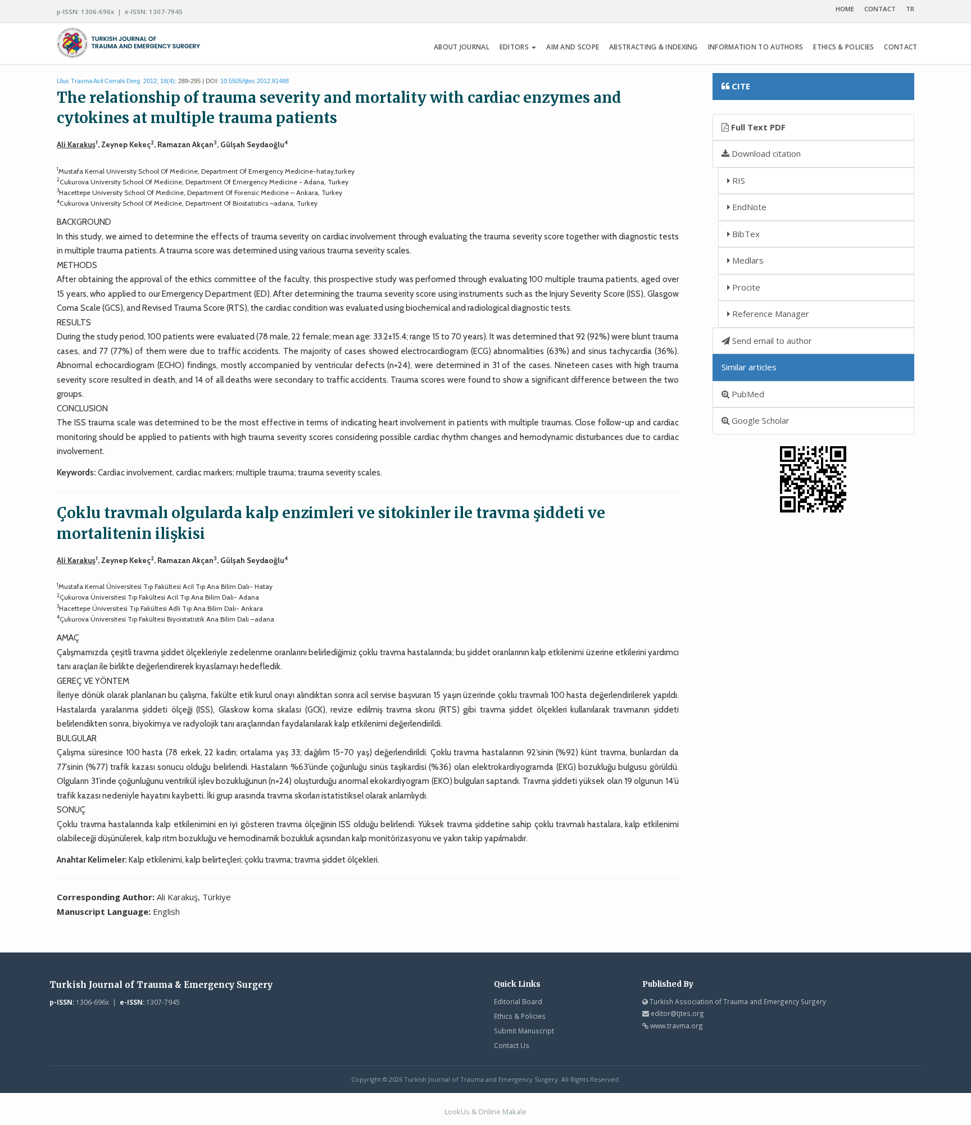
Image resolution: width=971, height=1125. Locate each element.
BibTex (745, 233)
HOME (845, 8)
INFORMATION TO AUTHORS (756, 47)
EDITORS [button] (515, 47)
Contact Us (511, 1045)
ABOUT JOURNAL (461, 47)
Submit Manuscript (524, 1030)
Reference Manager (769, 313)
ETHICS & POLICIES (843, 47)
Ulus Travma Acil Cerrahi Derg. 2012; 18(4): (116, 81)
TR (910, 8)
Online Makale (502, 1111)
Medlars (747, 260)
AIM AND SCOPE (572, 47)
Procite (745, 287)
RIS (737, 180)
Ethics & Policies (520, 1015)
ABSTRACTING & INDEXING (653, 47)
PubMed (746, 394)
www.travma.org (676, 1025)
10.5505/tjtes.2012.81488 (254, 81)
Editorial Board (518, 1001)
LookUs (457, 1111)
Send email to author (771, 340)
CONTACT (880, 8)
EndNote (748, 206)
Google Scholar (759, 420)
